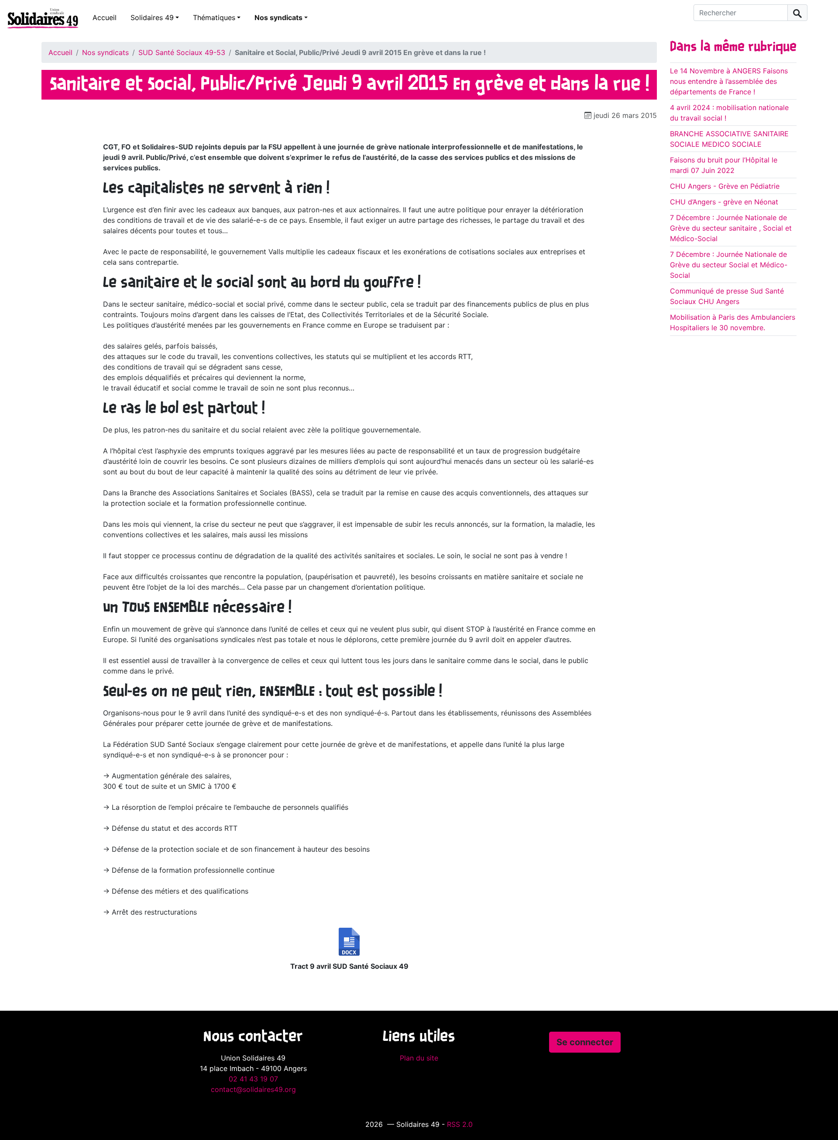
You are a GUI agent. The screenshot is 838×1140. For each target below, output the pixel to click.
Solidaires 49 (152, 17)
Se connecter (584, 1042)
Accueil (105, 17)
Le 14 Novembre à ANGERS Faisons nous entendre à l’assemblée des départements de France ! (729, 81)
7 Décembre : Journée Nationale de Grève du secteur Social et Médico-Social (728, 265)
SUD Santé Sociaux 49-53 (181, 52)
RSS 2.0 (460, 1124)
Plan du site (419, 1058)
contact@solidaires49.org (253, 1089)
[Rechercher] (797, 12)
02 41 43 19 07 (253, 1078)
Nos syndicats (278, 17)
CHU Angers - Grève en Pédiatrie (725, 186)
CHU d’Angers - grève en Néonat (724, 201)
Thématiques (214, 17)
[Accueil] (39, 17)
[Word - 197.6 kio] (349, 942)
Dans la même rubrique (733, 47)
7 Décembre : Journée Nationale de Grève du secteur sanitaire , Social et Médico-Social (731, 228)
